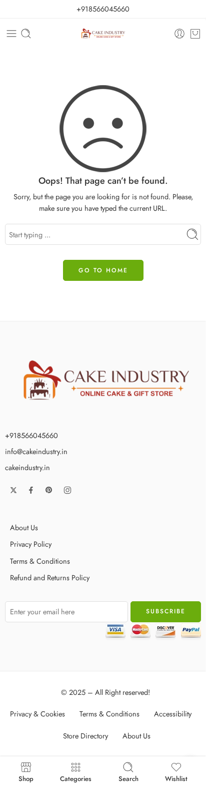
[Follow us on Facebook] (31, 490)
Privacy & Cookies (37, 713)
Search (128, 778)
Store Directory (85, 735)
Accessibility (173, 713)
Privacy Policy (31, 544)
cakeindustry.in (27, 467)
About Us (24, 527)
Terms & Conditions (40, 561)
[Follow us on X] (13, 490)
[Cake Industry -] (103, 34)
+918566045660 (103, 9)
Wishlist (176, 778)
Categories (76, 778)
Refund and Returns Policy (50, 577)
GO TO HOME (103, 270)
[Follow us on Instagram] (67, 490)
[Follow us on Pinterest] (49, 490)
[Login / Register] (180, 34)
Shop (26, 778)
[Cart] (195, 34)
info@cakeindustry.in (36, 451)
